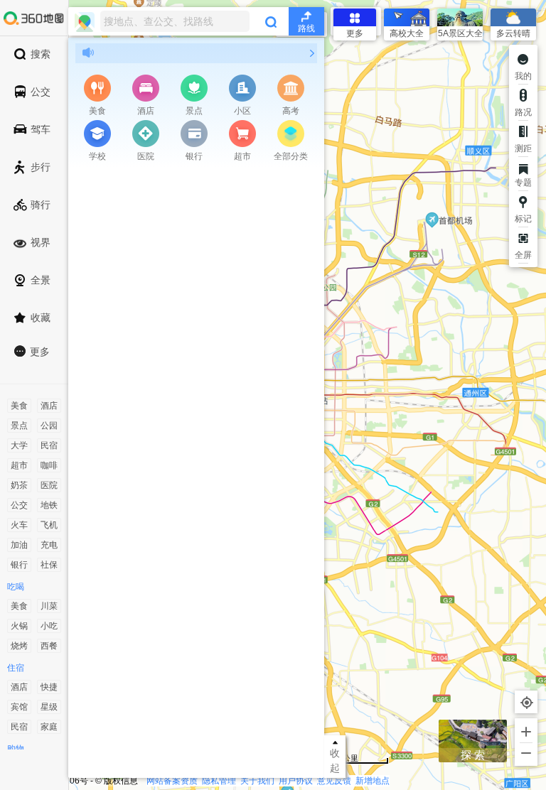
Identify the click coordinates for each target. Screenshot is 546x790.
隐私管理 (219, 781)
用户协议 (296, 781)
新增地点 (372, 781)
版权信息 (121, 781)
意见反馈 (334, 781)
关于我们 (257, 781)
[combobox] (196, 21)
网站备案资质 (172, 781)
